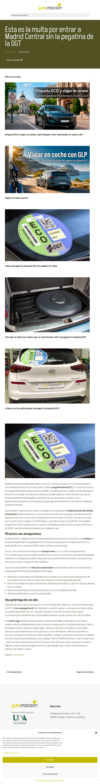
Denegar (50, 767)
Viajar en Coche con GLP (16, 198)
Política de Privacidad (56, 780)
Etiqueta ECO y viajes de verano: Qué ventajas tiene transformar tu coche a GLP (44, 134)
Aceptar (50, 759)
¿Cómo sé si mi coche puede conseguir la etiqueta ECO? (32, 408)
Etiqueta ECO (24, 52)
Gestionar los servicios (11, 753)
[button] (96, 732)
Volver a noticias (13, 60)
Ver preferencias (50, 774)
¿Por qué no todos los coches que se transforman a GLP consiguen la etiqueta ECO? (45, 337)
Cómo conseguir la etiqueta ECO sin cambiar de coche (31, 266)
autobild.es (18, 654)
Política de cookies (41, 780)
